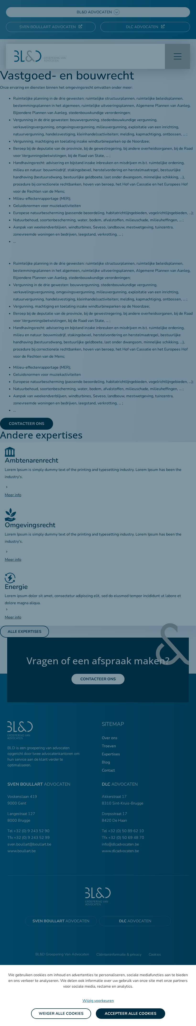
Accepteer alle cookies (130, 1013)
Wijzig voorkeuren (98, 1000)
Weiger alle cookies (61, 1013)
